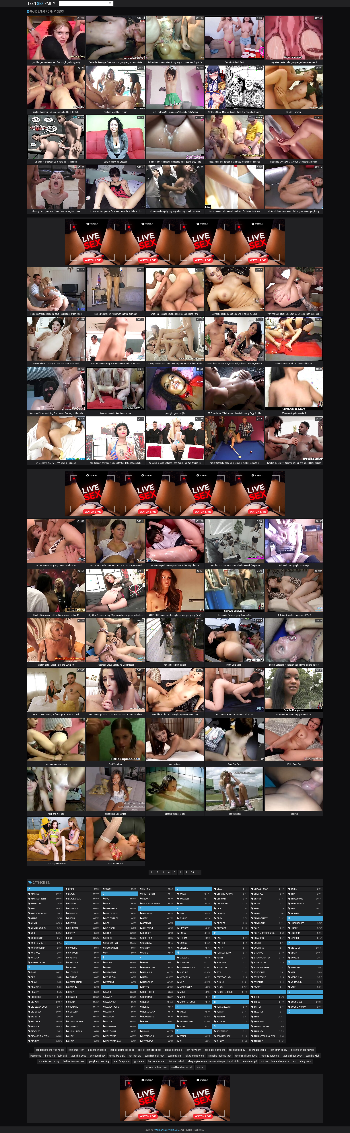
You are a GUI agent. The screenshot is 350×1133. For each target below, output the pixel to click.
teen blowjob (313, 1055)
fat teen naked (176, 1061)
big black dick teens (215, 1049)
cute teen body (97, 1055)
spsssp (200, 1067)
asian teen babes (97, 1049)
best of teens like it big (149, 1049)
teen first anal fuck (154, 1055)
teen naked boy (237, 1049)
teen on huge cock (292, 1055)
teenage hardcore (270, 1055)
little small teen (76, 1049)
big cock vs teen (156, 1061)
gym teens (139, 1061)
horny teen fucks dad (56, 1055)
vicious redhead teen (156, 1067)
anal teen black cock (181, 1067)
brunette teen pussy (49, 1061)
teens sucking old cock (122, 1049)
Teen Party (41, 3)
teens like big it (117, 1055)
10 (192, 872)
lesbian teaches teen (74, 1061)
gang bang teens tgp (99, 1061)
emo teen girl (250, 1061)
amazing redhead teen (219, 1055)
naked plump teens (194, 1055)
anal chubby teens (302, 1061)
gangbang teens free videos (50, 1049)
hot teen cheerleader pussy (275, 1061)
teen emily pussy (278, 1049)
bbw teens (35, 1055)
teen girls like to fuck (246, 1055)
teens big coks (78, 1055)
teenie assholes (173, 1049)
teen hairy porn (193, 1049)
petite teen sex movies (302, 1049)
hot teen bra (135, 1055)
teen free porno (122, 1061)
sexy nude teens (257, 1049)
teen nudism (174, 1055)
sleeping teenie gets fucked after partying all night (213, 1061)
